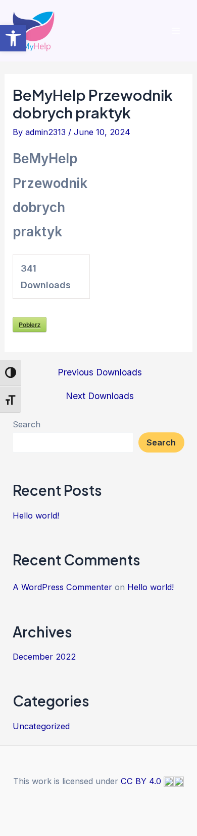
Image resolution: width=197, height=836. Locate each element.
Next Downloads (100, 396)
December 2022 (44, 657)
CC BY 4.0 (142, 781)
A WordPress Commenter (62, 587)
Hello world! (36, 515)
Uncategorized (41, 726)
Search (26, 424)
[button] (13, 38)
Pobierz (29, 324)
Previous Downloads (100, 372)
